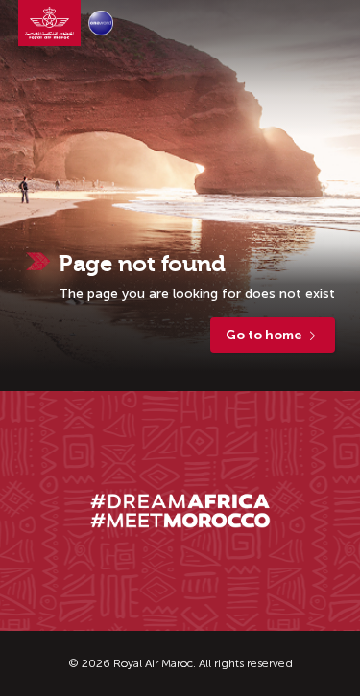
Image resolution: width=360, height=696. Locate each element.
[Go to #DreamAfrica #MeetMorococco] (180, 510)
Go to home (263, 335)
